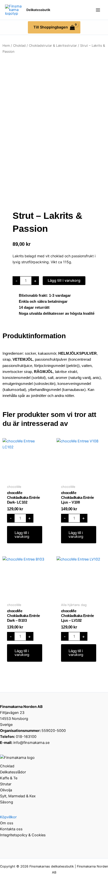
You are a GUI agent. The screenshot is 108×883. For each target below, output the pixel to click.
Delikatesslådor (13, 772)
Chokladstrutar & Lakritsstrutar (53, 45)
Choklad (19, 45)
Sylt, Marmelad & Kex (18, 796)
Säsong (6, 802)
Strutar (5, 784)
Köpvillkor (8, 817)
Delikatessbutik (38, 10)
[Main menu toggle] (98, 10)
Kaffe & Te (8, 778)
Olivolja (6, 790)
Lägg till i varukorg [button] (22, 535)
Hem (6, 45)
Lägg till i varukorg (64, 280)
